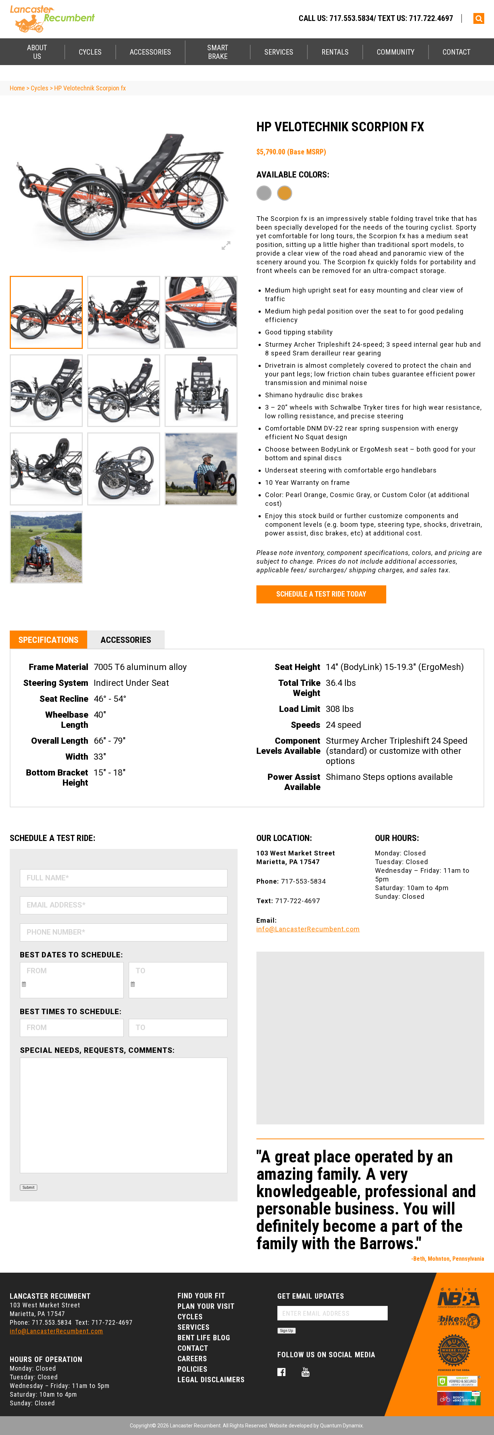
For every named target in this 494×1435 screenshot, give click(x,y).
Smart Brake (217, 52)
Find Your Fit (201, 1295)
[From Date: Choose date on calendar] (23, 983)
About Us (37, 52)
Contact (456, 52)
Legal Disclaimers (211, 1379)
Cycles (90, 52)
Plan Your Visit (206, 1306)
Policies (193, 1369)
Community (395, 52)
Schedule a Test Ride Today (321, 594)
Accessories (150, 52)
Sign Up (286, 1331)
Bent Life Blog (204, 1337)
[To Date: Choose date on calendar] (132, 983)
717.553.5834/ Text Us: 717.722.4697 (391, 18)
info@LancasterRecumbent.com (308, 929)
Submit (28, 1188)
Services (278, 52)
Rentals (335, 52)
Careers (192, 1358)
